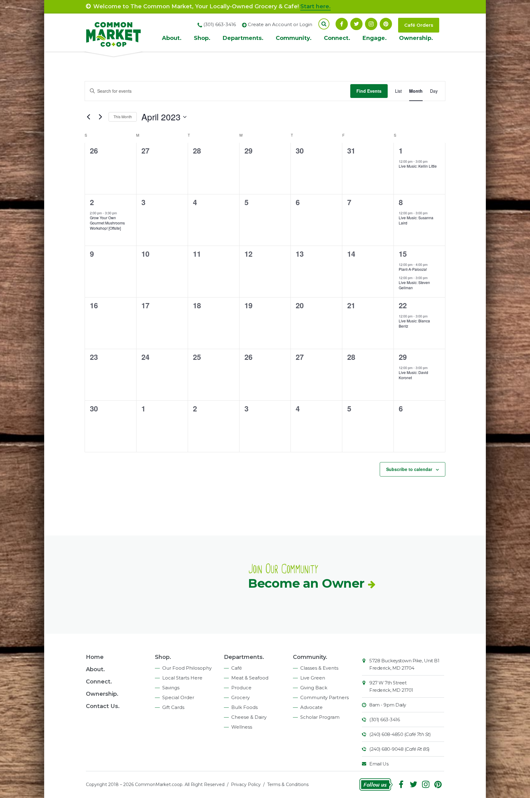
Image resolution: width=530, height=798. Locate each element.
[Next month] (100, 117)
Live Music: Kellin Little (418, 166)
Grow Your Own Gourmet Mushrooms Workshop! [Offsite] (107, 222)
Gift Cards (173, 707)
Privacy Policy (246, 784)
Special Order (178, 697)
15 (403, 253)
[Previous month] (88, 117)
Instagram (371, 24)
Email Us (378, 764)
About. (172, 38)
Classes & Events (319, 668)
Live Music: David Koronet (413, 375)
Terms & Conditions (288, 784)
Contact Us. (103, 706)
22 (403, 305)
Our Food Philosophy (187, 668)
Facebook (342, 24)
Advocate (311, 707)
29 (403, 357)
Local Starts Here (182, 678)
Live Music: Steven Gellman (414, 285)
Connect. (337, 38)
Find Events (369, 91)
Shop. (202, 38)
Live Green (312, 678)
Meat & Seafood (249, 678)
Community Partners (324, 697)
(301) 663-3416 (384, 719)
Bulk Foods (244, 707)
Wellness (241, 727)
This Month (122, 116)
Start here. (315, 6)
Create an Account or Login (280, 24)
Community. (294, 38)
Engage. (375, 38)
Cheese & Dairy (249, 717)
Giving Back (313, 688)
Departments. (243, 38)
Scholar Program (320, 717)
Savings (170, 688)
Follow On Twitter (356, 24)
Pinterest (386, 24)
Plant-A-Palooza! (413, 269)
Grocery (240, 697)
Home (95, 657)
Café (236, 668)
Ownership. (416, 38)
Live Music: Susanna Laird (416, 220)
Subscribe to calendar (409, 469)
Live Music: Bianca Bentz (414, 323)
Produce (241, 688)
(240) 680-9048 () (399, 749)
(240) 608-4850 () (400, 734)
